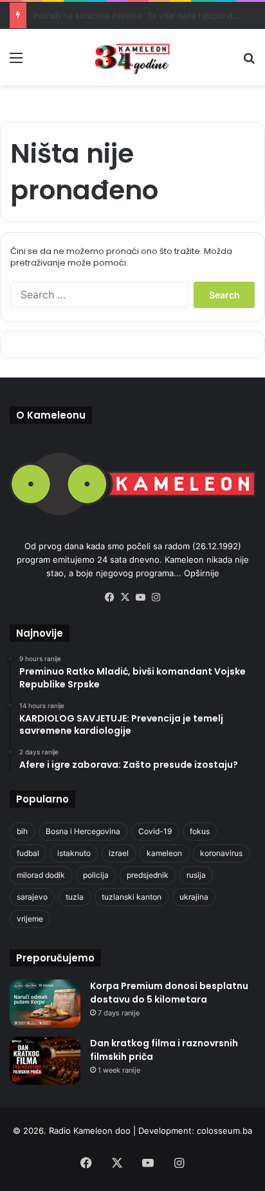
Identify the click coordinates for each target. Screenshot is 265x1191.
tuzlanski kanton (131, 897)
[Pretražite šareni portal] (248, 62)
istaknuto (74, 853)
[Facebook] (109, 597)
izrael (119, 853)
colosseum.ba (224, 1130)
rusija (196, 875)
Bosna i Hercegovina (83, 831)
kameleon (164, 853)
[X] (124, 597)
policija (96, 875)
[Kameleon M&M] (132, 57)
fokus (200, 831)
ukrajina (193, 897)
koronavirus (221, 853)
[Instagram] (155, 597)
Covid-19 (155, 831)
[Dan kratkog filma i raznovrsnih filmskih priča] (45, 1061)
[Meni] (16, 62)
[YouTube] (140, 597)
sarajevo (32, 897)
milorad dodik (41, 875)
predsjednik (148, 875)
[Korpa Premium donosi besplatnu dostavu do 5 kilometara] (45, 1003)
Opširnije (201, 573)
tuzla (75, 897)
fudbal (28, 853)
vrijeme (30, 918)
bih (22, 831)
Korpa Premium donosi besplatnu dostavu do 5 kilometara (169, 992)
